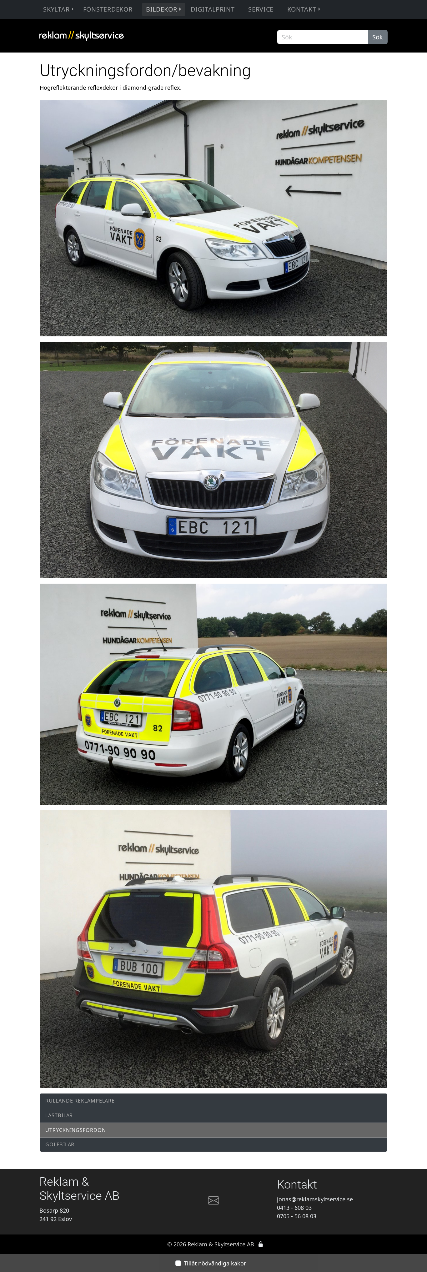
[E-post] (213, 1203)
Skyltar (56, 9)
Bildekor (161, 9)
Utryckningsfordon (75, 1130)
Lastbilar (59, 1115)
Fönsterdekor (108, 9)
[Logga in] (261, 1244)
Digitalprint (213, 9)
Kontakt (301, 9)
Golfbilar (59, 1144)
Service (261, 9)
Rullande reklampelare (80, 1100)
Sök (377, 37)
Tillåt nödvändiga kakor (215, 1263)
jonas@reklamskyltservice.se (315, 1199)
